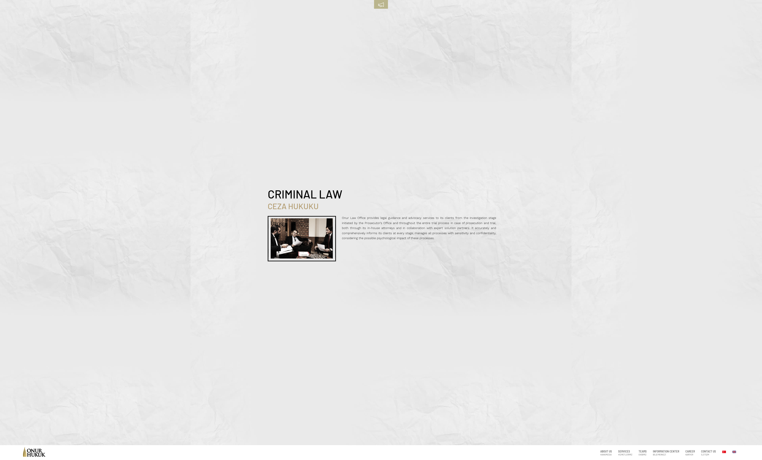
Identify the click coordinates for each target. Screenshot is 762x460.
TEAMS (643, 452)
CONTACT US (708, 452)
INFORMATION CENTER (666, 452)
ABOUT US (606, 452)
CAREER (690, 452)
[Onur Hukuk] (34, 455)
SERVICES (625, 452)
